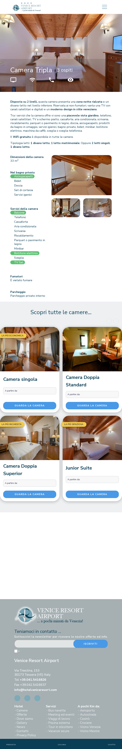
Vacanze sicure (58, 731)
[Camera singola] (29, 350)
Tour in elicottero (60, 727)
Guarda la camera (30, 405)
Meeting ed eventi (61, 714)
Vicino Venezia (90, 727)
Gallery (22, 723)
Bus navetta (57, 710)
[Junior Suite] (92, 439)
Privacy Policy (26, 735)
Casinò (85, 719)
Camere (22, 710)
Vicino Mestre (90, 731)
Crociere (86, 723)
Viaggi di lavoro (59, 719)
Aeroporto (87, 710)
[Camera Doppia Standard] (92, 349)
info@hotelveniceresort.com (35, 690)
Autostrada (88, 714)
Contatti (22, 731)
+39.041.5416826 (33, 680)
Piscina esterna (59, 723)
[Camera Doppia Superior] (29, 438)
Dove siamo (25, 719)
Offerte (22, 714)
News (21, 727)
